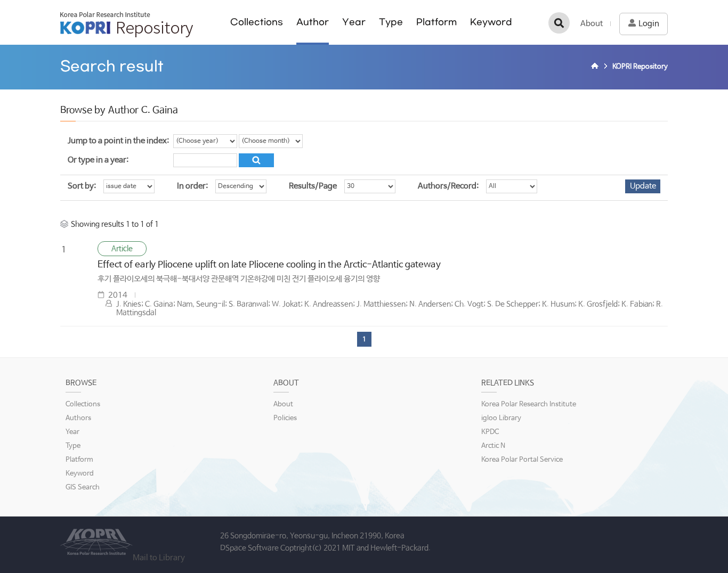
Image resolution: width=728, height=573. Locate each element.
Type (391, 22)
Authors (78, 418)
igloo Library (501, 418)
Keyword (491, 22)
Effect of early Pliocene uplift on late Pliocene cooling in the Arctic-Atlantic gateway (269, 265)
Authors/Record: (448, 186)
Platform (436, 22)
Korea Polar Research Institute (528, 404)
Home (596, 67)
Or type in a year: (98, 160)
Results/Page (313, 186)
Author (312, 22)
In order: (192, 186)
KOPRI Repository (126, 24)
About (591, 23)
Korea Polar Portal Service (522, 460)
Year (354, 22)
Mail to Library (159, 557)
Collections (256, 22)
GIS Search (83, 488)
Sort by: (82, 186)
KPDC (490, 432)
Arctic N (493, 446)
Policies (285, 418)
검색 (559, 23)
